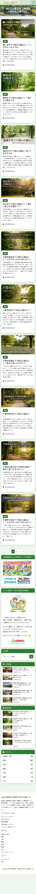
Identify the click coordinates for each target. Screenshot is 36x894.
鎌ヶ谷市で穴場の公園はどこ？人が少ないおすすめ (17, 46)
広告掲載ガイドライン (8, 824)
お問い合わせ (5, 819)
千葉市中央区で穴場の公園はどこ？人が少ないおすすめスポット (17, 521)
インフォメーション (7, 852)
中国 (4, 772)
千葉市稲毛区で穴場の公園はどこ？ (16, 415)
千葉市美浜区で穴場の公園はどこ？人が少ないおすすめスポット (17, 258)
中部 (4, 764)
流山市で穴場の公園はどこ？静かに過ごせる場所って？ (17, 205)
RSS (2, 862)
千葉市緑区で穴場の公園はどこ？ (17, 310)
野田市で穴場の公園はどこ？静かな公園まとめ (17, 99)
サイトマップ (5, 859)
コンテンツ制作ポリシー (8, 827)
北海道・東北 (7, 756)
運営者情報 (4, 822)
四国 (4, 777)
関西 (4, 768)
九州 (4, 781)
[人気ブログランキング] (18, 640)
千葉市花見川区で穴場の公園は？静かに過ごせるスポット (17, 468)
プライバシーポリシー (8, 817)
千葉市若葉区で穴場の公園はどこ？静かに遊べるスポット (16, 361)
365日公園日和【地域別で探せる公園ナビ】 (20, 869)
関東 (5, 41)
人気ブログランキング (18, 643)
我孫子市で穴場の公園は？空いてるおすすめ (17, 152)
